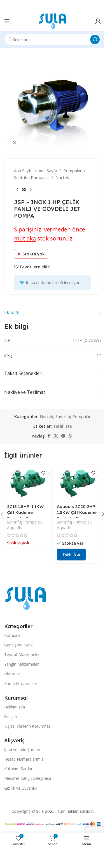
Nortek (62, 177)
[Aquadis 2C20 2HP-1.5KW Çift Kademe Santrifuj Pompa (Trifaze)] (77, 483)
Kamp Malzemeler (20, 683)
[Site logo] (52, 20)
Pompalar (72, 170)
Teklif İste (62, 426)
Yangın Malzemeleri (21, 664)
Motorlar (12, 673)
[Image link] (25, 598)
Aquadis (14, 527)
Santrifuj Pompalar (31, 177)
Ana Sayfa (23, 170)
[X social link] (56, 436)
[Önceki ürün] (17, 189)
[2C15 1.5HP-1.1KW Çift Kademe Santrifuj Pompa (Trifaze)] (27, 483)
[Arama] (95, 39)
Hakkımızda (14, 707)
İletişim (10, 716)
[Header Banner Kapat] (98, 5)
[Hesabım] (98, 21)
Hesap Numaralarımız (23, 759)
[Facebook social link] (49, 436)
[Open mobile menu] (7, 21)
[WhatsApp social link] (70, 436)
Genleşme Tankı (18, 645)
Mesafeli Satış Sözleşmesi (27, 778)
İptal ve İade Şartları (22, 749)
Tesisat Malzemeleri (22, 654)
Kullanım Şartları (18, 768)
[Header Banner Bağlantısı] (52, 5)
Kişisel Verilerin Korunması (28, 726)
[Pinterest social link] (63, 436)
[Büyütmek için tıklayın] (14, 142)
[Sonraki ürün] (30, 189)
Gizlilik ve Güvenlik (20, 788)
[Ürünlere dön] (24, 189)
